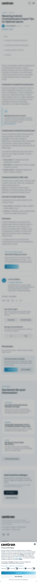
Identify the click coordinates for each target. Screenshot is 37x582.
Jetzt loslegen (11, 266)
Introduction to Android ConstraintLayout (16, 40)
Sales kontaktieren (11, 498)
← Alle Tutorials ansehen (11, 459)
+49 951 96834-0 (6, 529)
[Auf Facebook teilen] (16, 300)
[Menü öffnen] (33, 3)
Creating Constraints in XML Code (14, 50)
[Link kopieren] (20, 300)
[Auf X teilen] (12, 300)
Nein (26, 336)
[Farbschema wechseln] (29, 3)
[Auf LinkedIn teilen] (8, 300)
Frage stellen (11, 320)
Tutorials (4, 12)
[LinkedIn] (4, 534)
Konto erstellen (25, 369)
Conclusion (8, 55)
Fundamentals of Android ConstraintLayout (16, 45)
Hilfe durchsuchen (26, 320)
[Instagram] (8, 534)
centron (7, 3)
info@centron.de (15, 529)
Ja (11, 336)
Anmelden (11, 369)
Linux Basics (12, 296)
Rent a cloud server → (10, 124)
